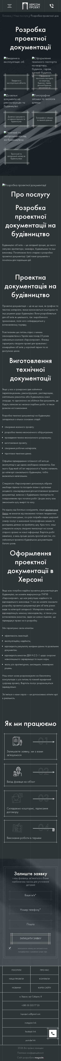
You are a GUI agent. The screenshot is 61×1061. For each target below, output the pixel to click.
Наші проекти (16, 979)
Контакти (44, 979)
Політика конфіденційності (30, 1053)
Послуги (16, 970)
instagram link (30, 1023)
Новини (16, 988)
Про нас (44, 970)
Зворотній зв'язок (52, 6)
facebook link (30, 1032)
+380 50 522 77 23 (31, 1005)
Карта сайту (44, 988)
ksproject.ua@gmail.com (30, 1014)
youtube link (30, 1040)
